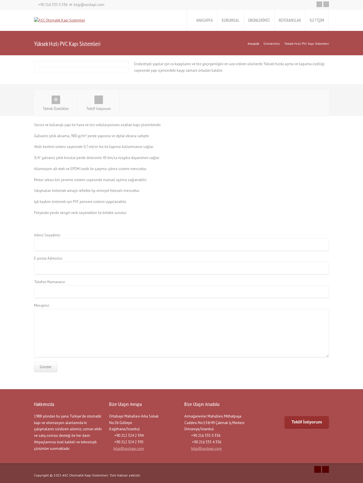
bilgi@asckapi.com (128, 448)
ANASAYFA (204, 20)
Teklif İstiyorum (98, 108)
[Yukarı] (357, 477)
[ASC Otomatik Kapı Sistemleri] (59, 20)
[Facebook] (326, 4)
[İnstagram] (319, 4)
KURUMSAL (230, 20)
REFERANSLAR (290, 20)
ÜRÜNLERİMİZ (259, 20)
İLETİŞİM (317, 20)
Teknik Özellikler (56, 108)
